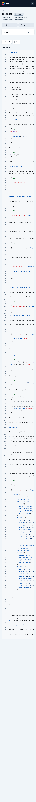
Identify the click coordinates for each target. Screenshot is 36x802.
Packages (6, 11)
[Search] (27, 3)
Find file (8, 42)
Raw (17, 42)
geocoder (7, 14)
